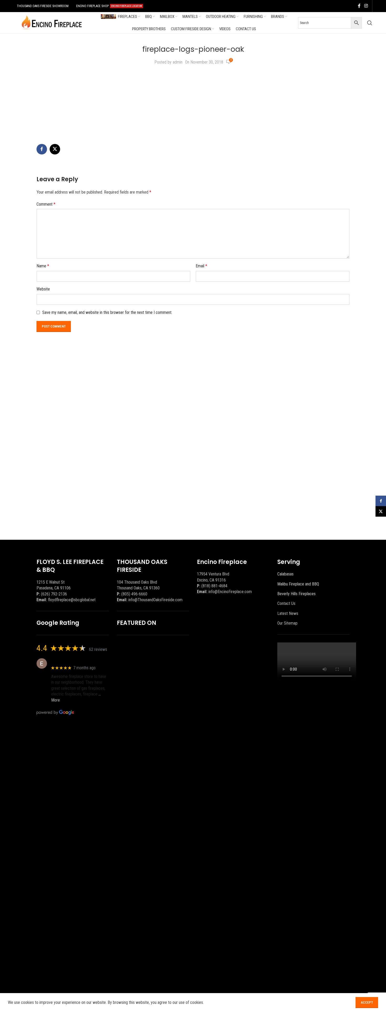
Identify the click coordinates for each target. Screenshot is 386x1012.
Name (42, 265)
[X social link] (55, 149)
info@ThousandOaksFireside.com (155, 599)
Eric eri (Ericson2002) (70, 660)
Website (43, 289)
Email (201, 265)
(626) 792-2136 (54, 593)
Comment (45, 204)
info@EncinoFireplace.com (230, 591)
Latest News (287, 613)
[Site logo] (52, 22)
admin (177, 62)
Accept (367, 1002)
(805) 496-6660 (134, 593)
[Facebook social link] (359, 6)
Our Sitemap (287, 623)
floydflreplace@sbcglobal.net (72, 599)
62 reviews (98, 649)
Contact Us (286, 603)
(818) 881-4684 (214, 585)
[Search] (369, 23)
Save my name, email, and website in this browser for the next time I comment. (107, 312)
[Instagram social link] (365, 6)
